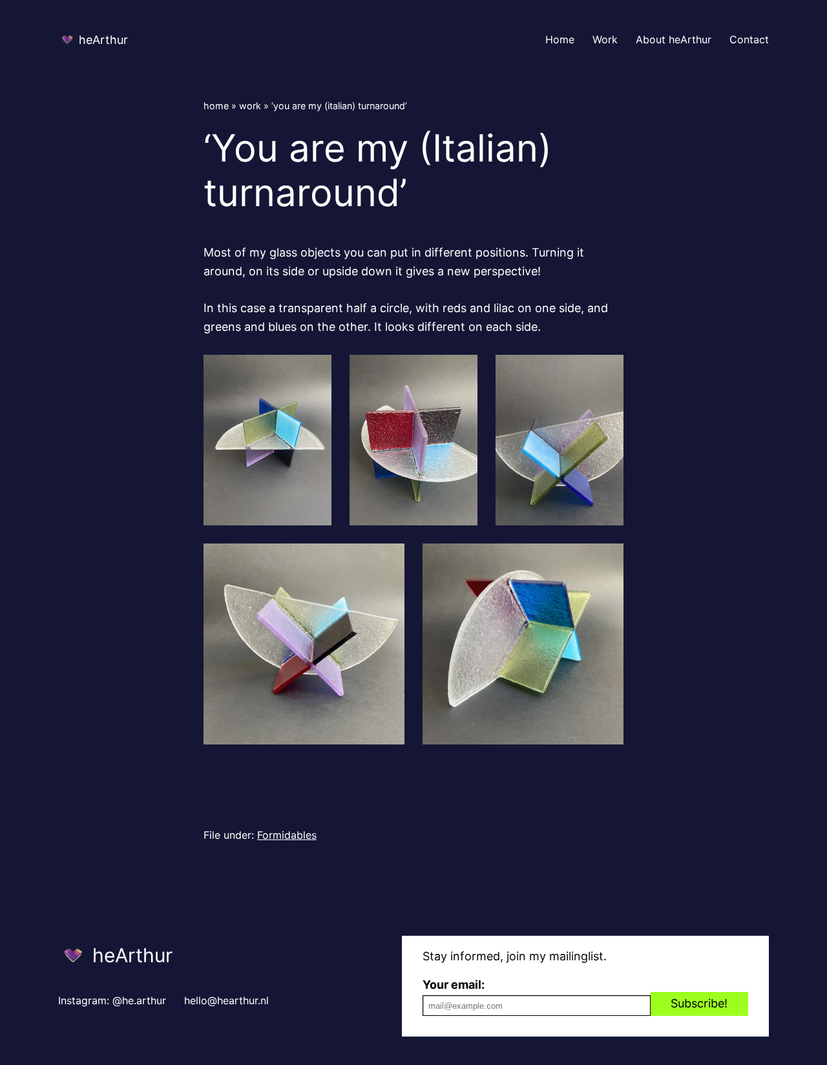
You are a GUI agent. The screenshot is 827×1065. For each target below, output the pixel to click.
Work (250, 105)
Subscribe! (699, 1003)
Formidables (287, 834)
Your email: (454, 984)
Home (216, 105)
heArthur (103, 40)
